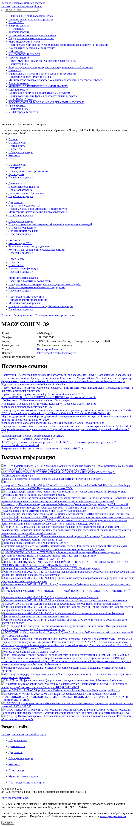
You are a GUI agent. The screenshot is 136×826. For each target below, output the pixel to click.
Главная (6, 315)
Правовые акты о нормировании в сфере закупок (38, 208)
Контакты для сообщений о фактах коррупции (36, 249)
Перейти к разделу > (20, 177)
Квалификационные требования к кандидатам (36, 287)
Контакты (14, 240)
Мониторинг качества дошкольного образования (37, 211)
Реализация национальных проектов (30, 19)
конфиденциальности (113, 816)
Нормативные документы (24, 205)
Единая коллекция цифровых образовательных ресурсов (42, 95)
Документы (15, 202)
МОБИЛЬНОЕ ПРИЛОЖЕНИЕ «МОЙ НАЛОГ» (38, 86)
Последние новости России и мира (29, 76)
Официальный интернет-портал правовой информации (42, 73)
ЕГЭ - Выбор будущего (22, 99)
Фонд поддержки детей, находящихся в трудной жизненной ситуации (50, 67)
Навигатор (14, 70)
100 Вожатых (16, 51)
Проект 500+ (16, 22)
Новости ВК (16, 265)
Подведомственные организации (28, 171)
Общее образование (20, 189)
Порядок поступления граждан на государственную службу (44, 284)
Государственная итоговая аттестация (31, 38)
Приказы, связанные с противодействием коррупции (40, 306)
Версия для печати (12, 734)
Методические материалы (24, 303)
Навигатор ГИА (18, 63)
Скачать (57, 349)
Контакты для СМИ (20, 243)
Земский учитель (18, 83)
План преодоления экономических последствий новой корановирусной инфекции (58, 44)
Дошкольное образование (23, 186)
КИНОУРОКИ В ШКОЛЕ (24, 54)
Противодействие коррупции (26, 296)
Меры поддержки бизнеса (24, 41)
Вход (43, 734)
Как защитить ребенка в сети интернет (31, 47)
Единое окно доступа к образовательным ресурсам (39, 92)
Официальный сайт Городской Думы (30, 15)
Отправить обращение (22, 227)
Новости (13, 262)
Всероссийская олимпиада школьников (32, 35)
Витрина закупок (18, 25)
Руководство (16, 174)
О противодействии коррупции (27, 299)
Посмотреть (44, 349)
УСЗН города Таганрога (23, 111)
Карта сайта (32, 734)
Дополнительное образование (26, 193)
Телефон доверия (18, 31)
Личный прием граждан (23, 230)
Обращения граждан (20, 221)
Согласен (8, 822)
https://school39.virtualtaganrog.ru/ (56, 352)
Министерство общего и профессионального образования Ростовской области (55, 79)
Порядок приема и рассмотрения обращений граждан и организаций (50, 224)
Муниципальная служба (23, 277)
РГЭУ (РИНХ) (17, 105)
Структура (14, 167)
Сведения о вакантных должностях (29, 280)
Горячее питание (18, 57)
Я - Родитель (16, 28)
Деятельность (16, 183)
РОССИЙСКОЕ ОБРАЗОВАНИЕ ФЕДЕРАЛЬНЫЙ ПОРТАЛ (46, 102)
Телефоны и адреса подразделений (29, 246)
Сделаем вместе (18, 89)
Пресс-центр (16, 258)
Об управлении (17, 164)
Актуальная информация (23, 268)
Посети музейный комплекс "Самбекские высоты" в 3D (42, 60)
